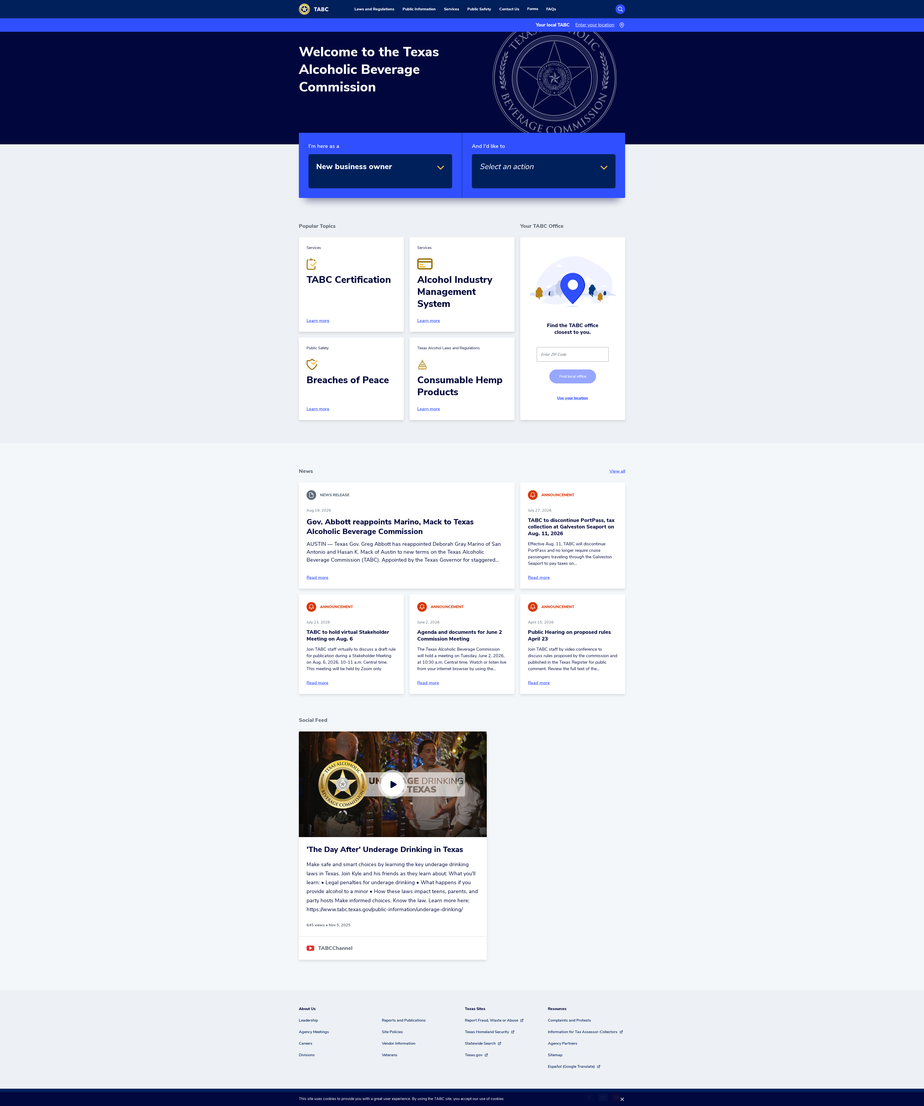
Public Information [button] (419, 9)
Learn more (318, 321)
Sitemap (555, 1055)
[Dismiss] (622, 1099)
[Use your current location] (621, 25)
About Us (307, 1008)
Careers (305, 1043)
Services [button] (451, 9)
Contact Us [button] (509, 9)
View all (617, 471)
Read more (317, 577)
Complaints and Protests (569, 1020)
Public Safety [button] (479, 9)
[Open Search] (620, 9)
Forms (532, 9)
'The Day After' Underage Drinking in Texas (385, 849)
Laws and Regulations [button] (374, 9)
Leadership (308, 1020)
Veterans (389, 1055)
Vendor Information (398, 1043)
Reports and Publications (404, 1020)
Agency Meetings (314, 1032)
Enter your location (594, 25)
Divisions (307, 1055)
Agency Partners (562, 1043)
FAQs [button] (551, 9)
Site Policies (392, 1032)
